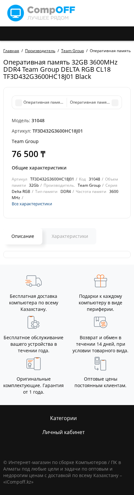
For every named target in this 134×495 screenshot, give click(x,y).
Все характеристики (32, 204)
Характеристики (70, 236)
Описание (22, 236)
